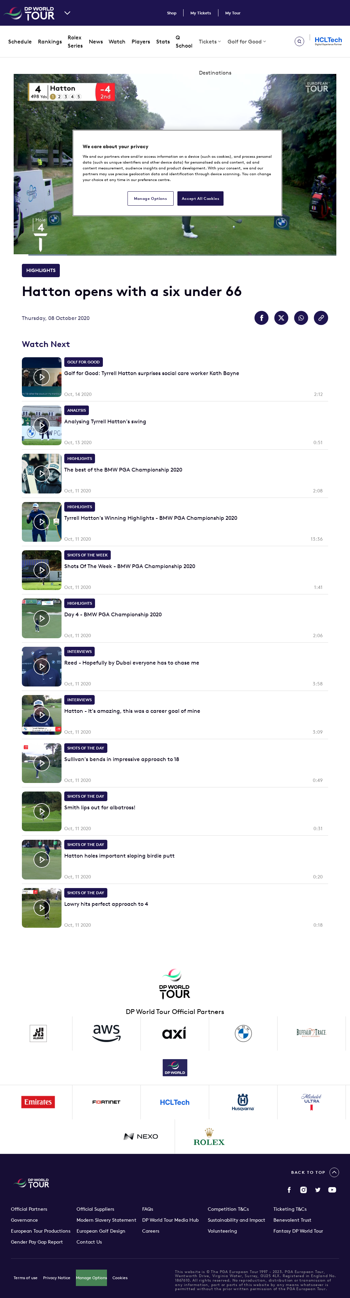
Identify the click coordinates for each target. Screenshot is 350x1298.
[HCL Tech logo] (175, 1102)
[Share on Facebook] (261, 318)
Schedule (20, 41)
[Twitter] (318, 1190)
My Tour (233, 12)
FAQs (147, 1209)
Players (141, 41)
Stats (163, 41)
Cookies (119, 1277)
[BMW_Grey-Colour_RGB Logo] (243, 1033)
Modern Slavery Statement (106, 1220)
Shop (171, 12)
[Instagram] (303, 1190)
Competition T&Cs (228, 1209)
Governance (24, 1220)
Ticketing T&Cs (290, 1209)
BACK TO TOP (308, 1172)
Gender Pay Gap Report (37, 1242)
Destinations (215, 72)
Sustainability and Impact (236, 1220)
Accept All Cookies (200, 198)
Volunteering (222, 1231)
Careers (150, 1231)
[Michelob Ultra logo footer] (312, 1102)
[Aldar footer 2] (38, 1033)
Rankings (50, 41)
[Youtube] (332, 1190)
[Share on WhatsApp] (301, 318)
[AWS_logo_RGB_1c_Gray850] (106, 1033)
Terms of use (26, 1277)
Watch (117, 41)
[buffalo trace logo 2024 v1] (312, 1033)
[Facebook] (289, 1190)
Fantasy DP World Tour (298, 1231)
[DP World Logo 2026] (175, 1068)
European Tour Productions (40, 1231)
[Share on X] (281, 318)
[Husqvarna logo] (243, 1102)
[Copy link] (321, 318)
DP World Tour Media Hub (170, 1220)
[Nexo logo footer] (141, 1136)
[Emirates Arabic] (38, 1102)
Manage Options (91, 1277)
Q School (184, 41)
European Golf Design (101, 1231)
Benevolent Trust (292, 1220)
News (96, 41)
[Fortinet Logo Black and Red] (106, 1102)
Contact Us (89, 1242)
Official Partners (29, 1209)
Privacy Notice (56, 1277)
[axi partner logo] (175, 1033)
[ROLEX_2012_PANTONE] (209, 1136)
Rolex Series (75, 41)
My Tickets (200, 12)
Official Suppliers (95, 1209)
